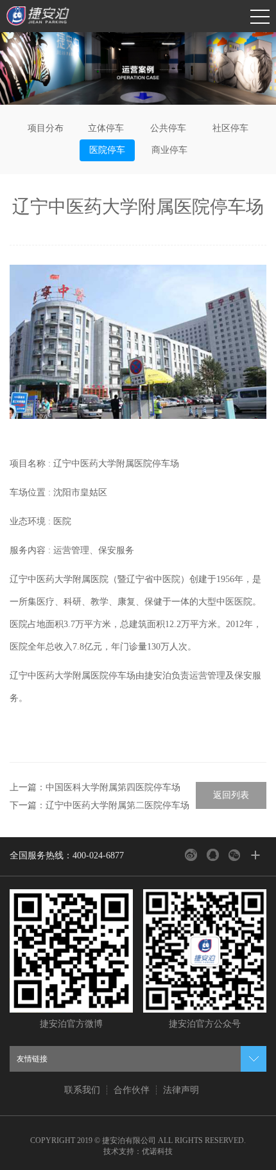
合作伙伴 (132, 1090)
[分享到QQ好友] (213, 855)
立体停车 (106, 128)
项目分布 (46, 128)
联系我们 (82, 1090)
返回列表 (231, 795)
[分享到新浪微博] (191, 855)
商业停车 (169, 150)
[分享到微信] (235, 855)
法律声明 (181, 1090)
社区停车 (230, 128)
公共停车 (168, 128)
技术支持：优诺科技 (138, 1151)
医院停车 (107, 150)
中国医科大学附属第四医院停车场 (113, 787)
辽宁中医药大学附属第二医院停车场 (117, 805)
